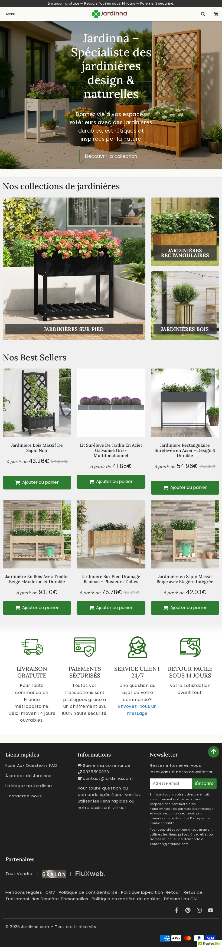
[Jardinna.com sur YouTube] (211, 911)
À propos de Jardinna (28, 775)
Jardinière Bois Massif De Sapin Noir (37, 447)
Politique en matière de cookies (126, 899)
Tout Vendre (18, 873)
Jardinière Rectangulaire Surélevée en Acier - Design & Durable (185, 450)
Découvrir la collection (111, 156)
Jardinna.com (35, 926)
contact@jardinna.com (108, 778)
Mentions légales (23, 892)
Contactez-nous (23, 796)
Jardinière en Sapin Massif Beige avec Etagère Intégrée (184, 579)
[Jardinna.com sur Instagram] (200, 911)
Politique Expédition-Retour (150, 892)
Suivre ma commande (106, 765)
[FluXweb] (90, 873)
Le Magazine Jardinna (28, 785)
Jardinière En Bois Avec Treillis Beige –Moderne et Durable (36, 579)
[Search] (203, 14)
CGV (50, 892)
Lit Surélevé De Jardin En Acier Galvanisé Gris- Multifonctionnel (111, 450)
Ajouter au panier (40, 482)
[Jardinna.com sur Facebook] (177, 911)
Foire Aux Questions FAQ (31, 765)
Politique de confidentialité (88, 892)
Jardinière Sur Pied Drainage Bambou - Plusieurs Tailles (111, 579)
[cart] (216, 14)
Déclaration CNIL (182, 899)
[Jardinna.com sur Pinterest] (189, 911)
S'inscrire (204, 783)
